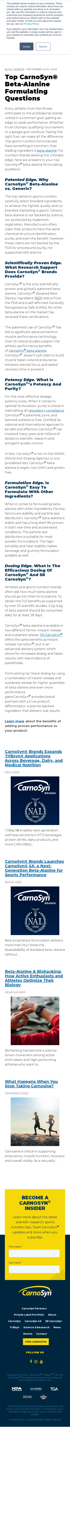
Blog (8, 69)
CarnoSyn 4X (33, 1321)
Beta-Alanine (53, 1419)
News (57, 1327)
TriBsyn (14, 1327)
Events (27, 1333)
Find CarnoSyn (35, 1341)
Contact (41, 1333)
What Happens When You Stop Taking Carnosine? (31, 1083)
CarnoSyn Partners (34, 1308)
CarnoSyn (14, 1321)
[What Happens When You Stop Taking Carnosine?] (35, 1144)
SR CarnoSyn (53, 1321)
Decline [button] (43, 46)
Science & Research (36, 1327)
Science (18, 69)
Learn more (14, 721)
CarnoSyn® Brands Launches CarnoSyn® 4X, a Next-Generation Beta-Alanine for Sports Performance (34, 868)
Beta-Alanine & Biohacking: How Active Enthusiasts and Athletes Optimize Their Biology (34, 978)
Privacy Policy (31, 23)
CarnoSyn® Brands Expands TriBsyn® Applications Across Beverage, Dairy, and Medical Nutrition (34, 758)
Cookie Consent (35, 1419)
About (52, 1314)
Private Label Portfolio (29, 1314)
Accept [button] (26, 46)
